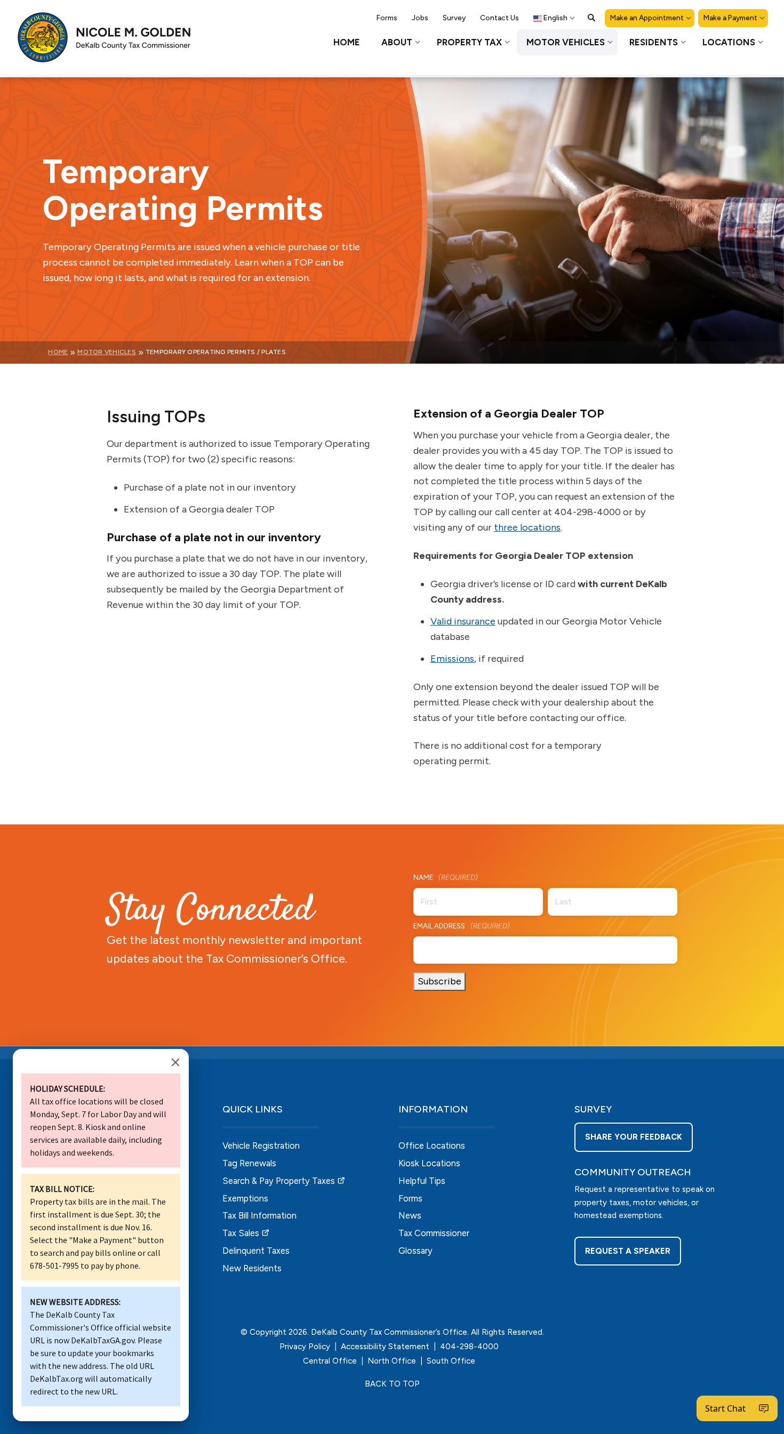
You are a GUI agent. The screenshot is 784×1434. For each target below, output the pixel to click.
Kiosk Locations (429, 1163)
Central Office (330, 1361)
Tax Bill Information (259, 1215)
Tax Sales (240, 1233)
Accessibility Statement (385, 1346)
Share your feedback (633, 1137)
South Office (451, 1361)
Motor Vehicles (106, 352)
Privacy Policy (304, 1346)
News (409, 1215)
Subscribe (439, 981)
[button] (591, 17)
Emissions (452, 658)
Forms (410, 1198)
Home (58, 352)
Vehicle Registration (261, 1145)
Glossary (415, 1250)
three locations (527, 527)
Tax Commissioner (433, 1233)
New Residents (252, 1268)
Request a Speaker (627, 1251)
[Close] (175, 1062)
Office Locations (431, 1145)
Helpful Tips (421, 1180)
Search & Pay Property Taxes (278, 1180)
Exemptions (245, 1198)
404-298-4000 (469, 1346)
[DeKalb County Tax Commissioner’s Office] (112, 37)
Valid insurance (462, 621)
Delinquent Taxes (256, 1250)
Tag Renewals (249, 1163)
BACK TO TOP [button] (392, 1384)
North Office (391, 1361)
